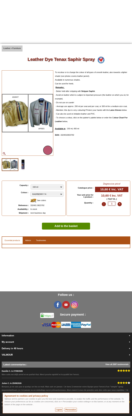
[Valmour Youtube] (66, 305)
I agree (59, 410)
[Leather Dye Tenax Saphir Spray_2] (23, 164)
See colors (41, 200)
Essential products (12, 240)
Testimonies (41, 240)
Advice (28, 240)
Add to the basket (66, 226)
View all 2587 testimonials (117, 364)
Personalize (70, 410)
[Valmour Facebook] (58, 305)
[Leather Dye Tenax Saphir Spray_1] (10, 164)
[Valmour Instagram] (74, 305)
